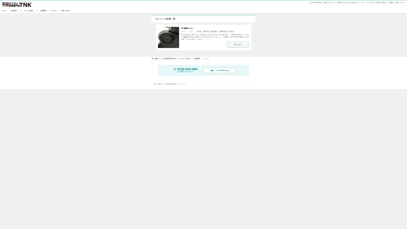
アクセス (54, 10)
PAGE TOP (397, 220)
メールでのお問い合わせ (221, 70)
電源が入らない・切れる (227, 31)
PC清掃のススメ (187, 28)
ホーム (4, 10)
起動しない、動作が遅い (210, 31)
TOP (172, 58)
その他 (199, 31)
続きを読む (238, 44)
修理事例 (43, 10)
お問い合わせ (65, 10)
